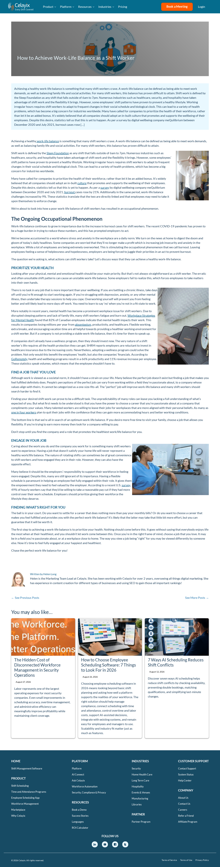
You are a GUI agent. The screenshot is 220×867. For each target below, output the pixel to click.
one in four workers (23, 412)
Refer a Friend (186, 815)
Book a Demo (79, 809)
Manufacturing (140, 798)
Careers (182, 809)
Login (201, 6)
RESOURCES (80, 802)
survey (104, 187)
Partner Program (141, 821)
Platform (65, 6)
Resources (85, 6)
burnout (69, 192)
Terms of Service (169, 860)
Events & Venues (141, 792)
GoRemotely (19, 359)
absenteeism (83, 324)
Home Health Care (142, 774)
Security (136, 768)
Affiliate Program (187, 821)
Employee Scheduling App (25, 797)
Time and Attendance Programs (28, 791)
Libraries (137, 804)
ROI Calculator (80, 827)
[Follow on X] (125, 844)
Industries (104, 6)
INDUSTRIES (140, 761)
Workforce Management (25, 803)
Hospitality (138, 786)
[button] (212, 6)
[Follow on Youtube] (105, 844)
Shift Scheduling (20, 785)
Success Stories (80, 815)
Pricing (122, 6)
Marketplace (18, 809)
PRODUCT (18, 778)
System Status (186, 774)
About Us (183, 797)
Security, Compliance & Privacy (89, 792)
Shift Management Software (26, 768)
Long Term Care (140, 780)
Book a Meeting (177, 6)
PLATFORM (80, 761)
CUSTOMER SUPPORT (193, 761)
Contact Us (184, 803)
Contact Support (187, 768)
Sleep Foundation (58, 153)
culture (82, 183)
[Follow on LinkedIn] (95, 844)
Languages (78, 821)
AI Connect (78, 774)
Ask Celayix (78, 780)
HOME (15, 761)
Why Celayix (18, 815)
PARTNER (138, 814)
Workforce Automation (84, 786)
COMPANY (185, 790)
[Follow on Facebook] (115, 844)
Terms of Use (186, 860)
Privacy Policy (202, 860)
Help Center (185, 780)
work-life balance (47, 141)
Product (48, 6)
